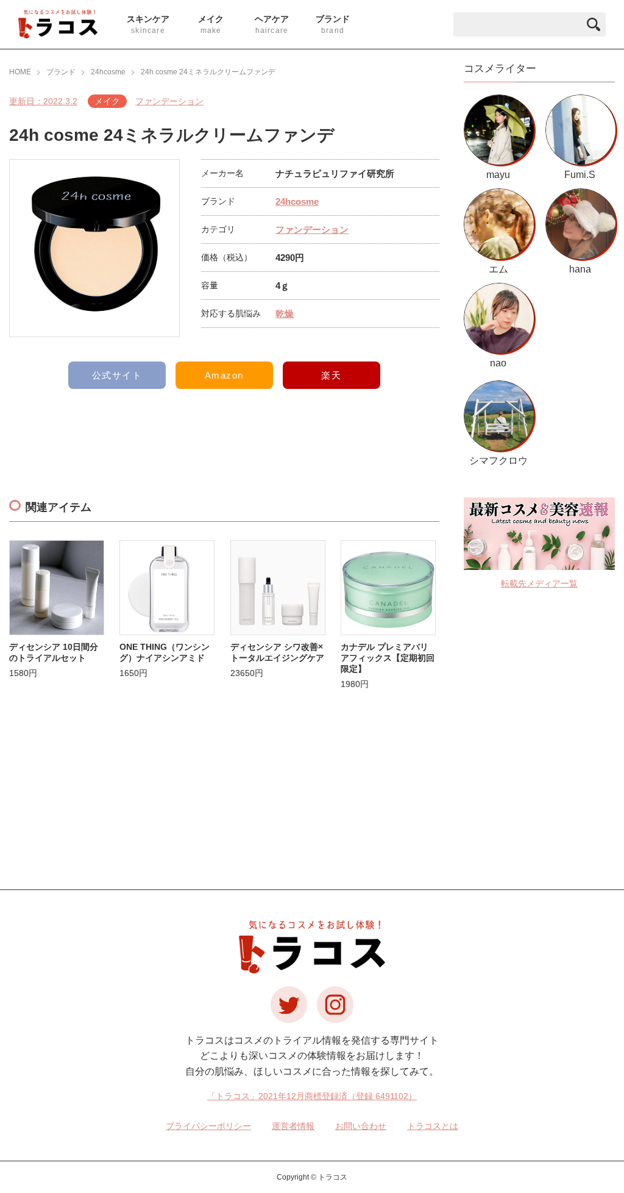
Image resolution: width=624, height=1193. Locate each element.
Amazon (224, 375)
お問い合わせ (360, 1126)
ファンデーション (169, 101)
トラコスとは (432, 1126)
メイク (107, 101)
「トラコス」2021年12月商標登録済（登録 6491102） (312, 1096)
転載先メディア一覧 (539, 583)
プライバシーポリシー (208, 1126)
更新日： (43, 101)
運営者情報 (293, 1126)
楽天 (331, 375)
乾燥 (284, 313)
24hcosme (297, 201)
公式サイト (117, 375)
